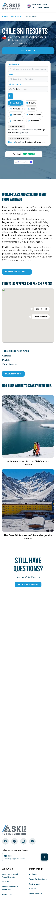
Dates (10, 74)
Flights (32, 103)
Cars (33, 109)
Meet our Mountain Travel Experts (10, 875)
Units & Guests (14, 84)
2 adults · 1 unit (20, 89)
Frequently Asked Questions (10, 888)
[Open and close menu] (52, 6)
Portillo (6, 360)
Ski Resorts (16, 17)
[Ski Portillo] (31, 309)
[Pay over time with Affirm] (23, 161)
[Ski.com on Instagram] (23, 841)
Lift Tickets (35, 115)
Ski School (18, 121)
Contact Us (7, 894)
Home (5, 17)
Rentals (35, 121)
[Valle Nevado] (30, 317)
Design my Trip (13, 374)
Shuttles (17, 115)
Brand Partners (35, 894)
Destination (13, 64)
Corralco (6, 355)
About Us (6, 882)
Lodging (17, 103)
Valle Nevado (9, 364)
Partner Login (35, 884)
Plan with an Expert (17, 272)
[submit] (44, 857)
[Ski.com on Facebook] (5, 841)
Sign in (11, 142)
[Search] (10, 96)
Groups (32, 889)
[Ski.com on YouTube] (32, 841)
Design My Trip (28, 50)
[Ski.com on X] (14, 841)
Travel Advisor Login (38, 879)
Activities (18, 109)
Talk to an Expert (28, 584)
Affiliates (33, 874)
